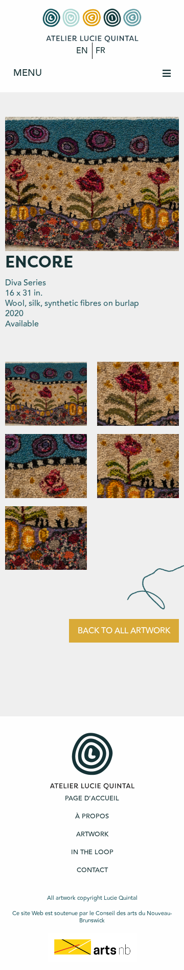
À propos (92, 816)
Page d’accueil (92, 798)
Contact (92, 870)
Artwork (92, 834)
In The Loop (92, 852)
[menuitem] (92, 73)
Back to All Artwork (124, 631)
